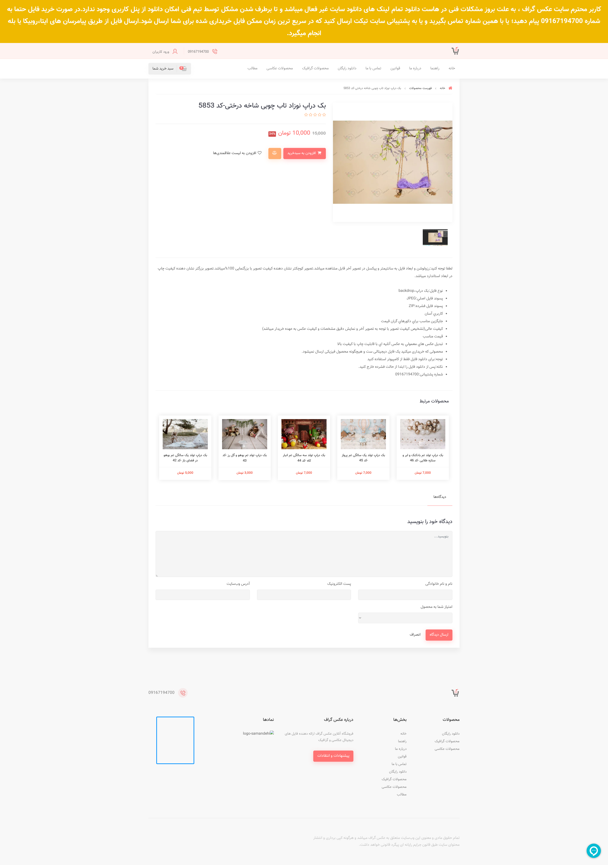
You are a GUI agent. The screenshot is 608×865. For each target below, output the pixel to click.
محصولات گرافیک (315, 68)
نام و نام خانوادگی (438, 584)
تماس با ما (373, 68)
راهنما (434, 68)
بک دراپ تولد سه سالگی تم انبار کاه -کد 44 (304, 458)
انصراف (415, 635)
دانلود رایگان (347, 68)
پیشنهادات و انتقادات (333, 756)
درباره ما (415, 68)
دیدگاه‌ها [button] (439, 497)
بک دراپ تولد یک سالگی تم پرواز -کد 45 (363, 458)
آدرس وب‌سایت (238, 584)
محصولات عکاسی (279, 68)
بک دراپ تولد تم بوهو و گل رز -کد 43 (245, 458)
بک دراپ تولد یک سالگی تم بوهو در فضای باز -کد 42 (185, 458)
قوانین (395, 68)
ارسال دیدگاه (439, 635)
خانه (452, 68)
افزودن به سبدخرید (302, 153)
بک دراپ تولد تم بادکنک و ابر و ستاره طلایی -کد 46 (423, 458)
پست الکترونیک (339, 584)
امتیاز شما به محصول (436, 607)
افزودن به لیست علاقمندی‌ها (235, 153)
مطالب (252, 68)
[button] (169, 69)
